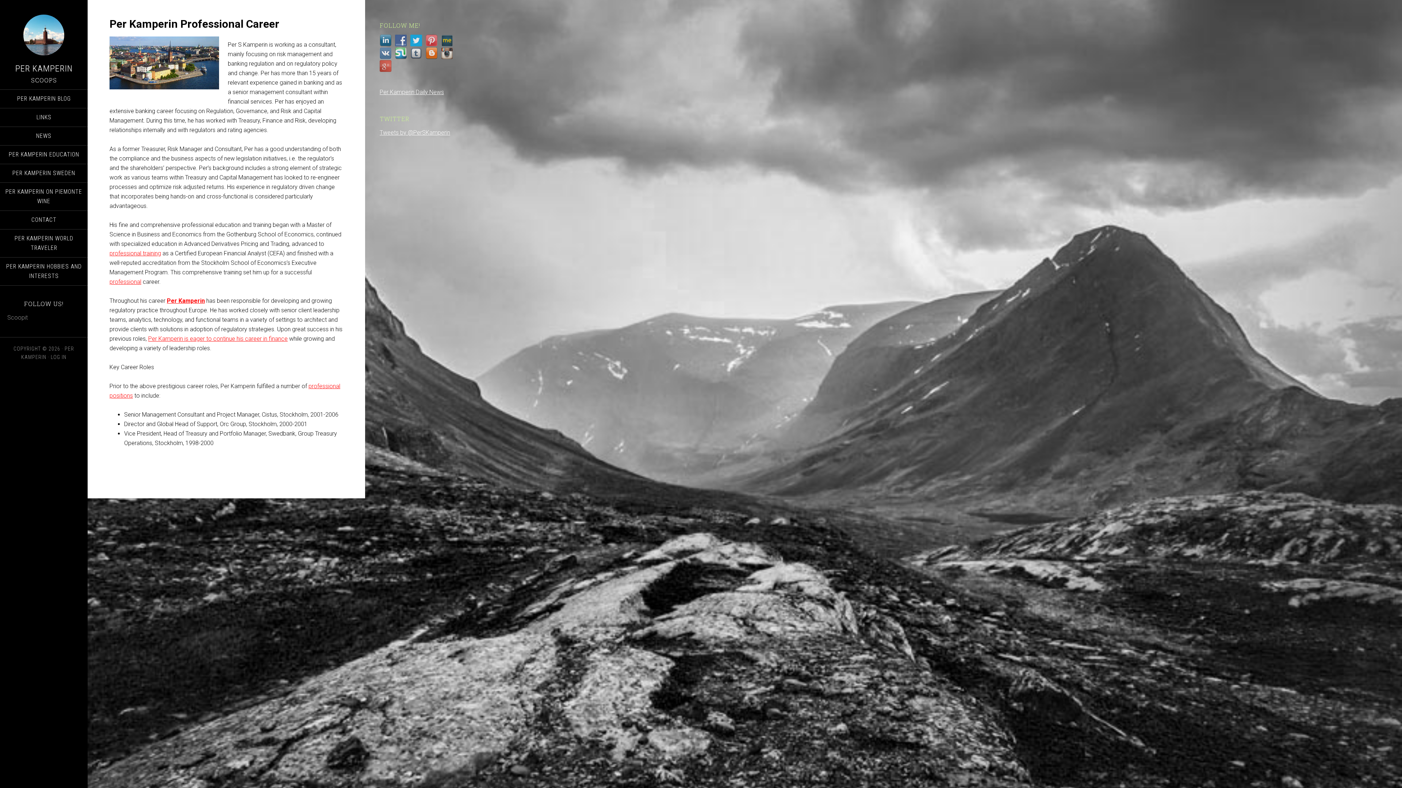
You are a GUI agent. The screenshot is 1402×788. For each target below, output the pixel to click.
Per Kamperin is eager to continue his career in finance (218, 338)
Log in (58, 357)
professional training (135, 253)
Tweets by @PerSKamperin (415, 132)
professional (125, 281)
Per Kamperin (44, 68)
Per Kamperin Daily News (412, 92)
